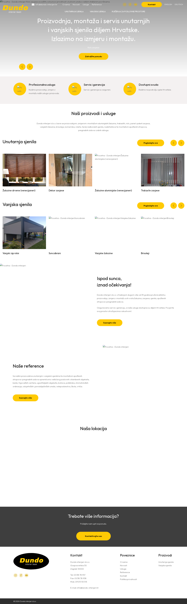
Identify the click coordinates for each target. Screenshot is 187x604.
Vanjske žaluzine (104, 253)
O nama (66, 4)
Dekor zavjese (56, 190)
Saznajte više (109, 322)
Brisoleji (145, 253)
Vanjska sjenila (98, 11)
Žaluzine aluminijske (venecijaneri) (113, 190)
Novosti (76, 4)
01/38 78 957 (79, 575)
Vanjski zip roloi (11, 253)
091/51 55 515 (81, 581)
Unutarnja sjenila (74, 11)
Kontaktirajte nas (93, 536)
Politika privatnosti (128, 579)
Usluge (86, 4)
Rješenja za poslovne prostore (128, 11)
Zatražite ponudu (93, 56)
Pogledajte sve (151, 143)
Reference (97, 4)
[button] (22, 67)
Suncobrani (55, 253)
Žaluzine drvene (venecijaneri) (19, 190)
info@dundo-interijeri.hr (88, 587)
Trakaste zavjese (150, 190)
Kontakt (152, 4)
